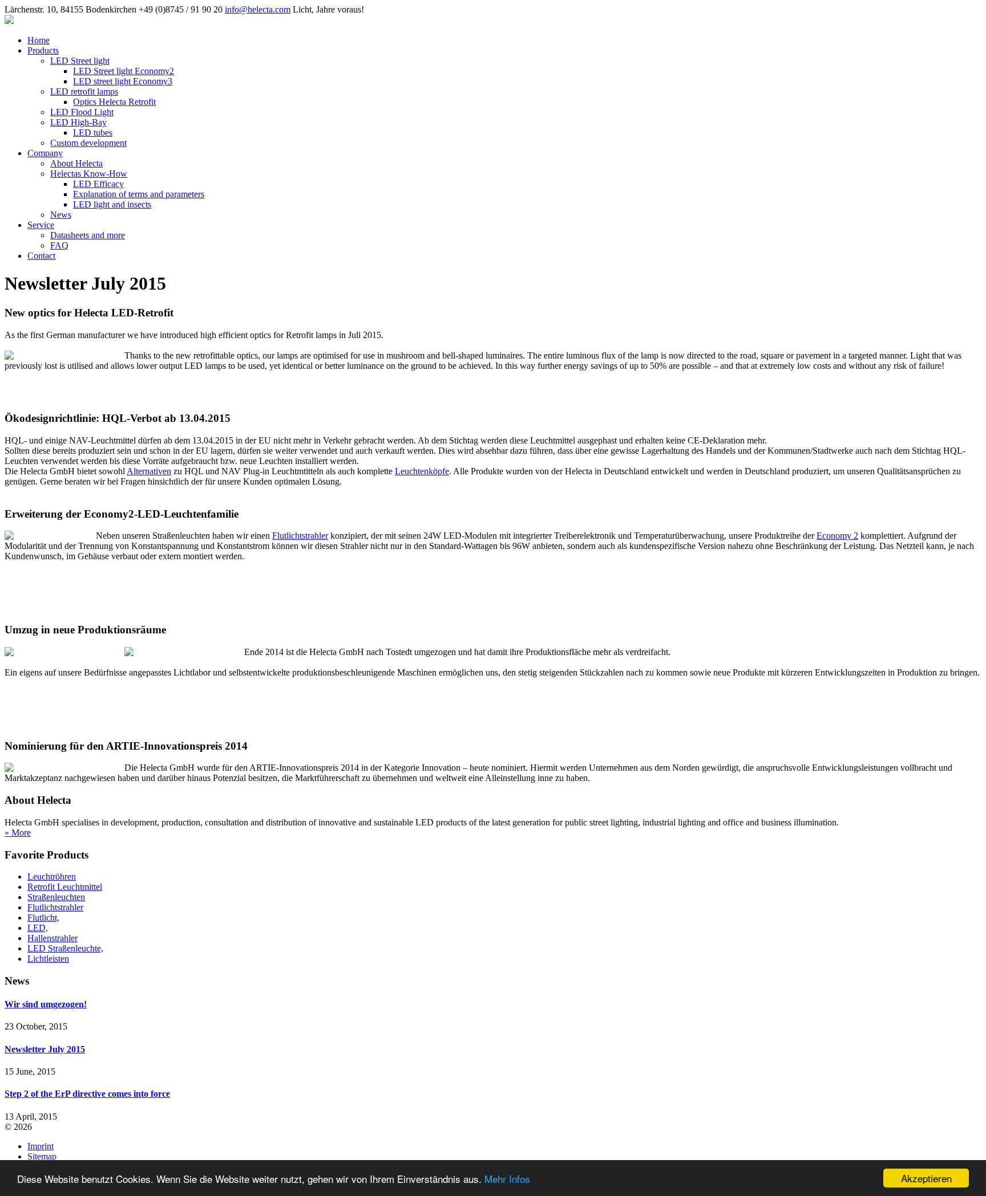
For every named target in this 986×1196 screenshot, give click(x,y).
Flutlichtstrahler (300, 535)
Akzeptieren (926, 1178)
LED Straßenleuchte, (65, 948)
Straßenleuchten (56, 897)
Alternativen (149, 471)
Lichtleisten (48, 958)
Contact (41, 256)
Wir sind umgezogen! (46, 1004)
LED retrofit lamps (84, 91)
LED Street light (80, 61)
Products (43, 50)
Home (38, 40)
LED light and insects (112, 204)
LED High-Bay (78, 122)
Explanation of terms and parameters (138, 194)
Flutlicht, (43, 917)
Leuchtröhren (51, 876)
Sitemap (41, 1156)
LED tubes (92, 132)
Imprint (40, 1146)
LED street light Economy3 (122, 81)
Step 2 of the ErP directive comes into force (87, 1094)
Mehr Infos (507, 1178)
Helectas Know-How (88, 173)
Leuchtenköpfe (422, 471)
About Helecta (76, 163)
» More (18, 832)
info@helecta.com (257, 9)
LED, (37, 928)
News (60, 214)
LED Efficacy (98, 184)
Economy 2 (837, 535)
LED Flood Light (82, 112)
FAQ (59, 245)
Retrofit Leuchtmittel (64, 887)
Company (45, 153)
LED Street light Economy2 (123, 71)
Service (40, 225)
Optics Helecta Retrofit (114, 102)
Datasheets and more (87, 235)
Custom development (88, 143)
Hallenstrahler (52, 938)
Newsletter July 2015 (45, 1049)
